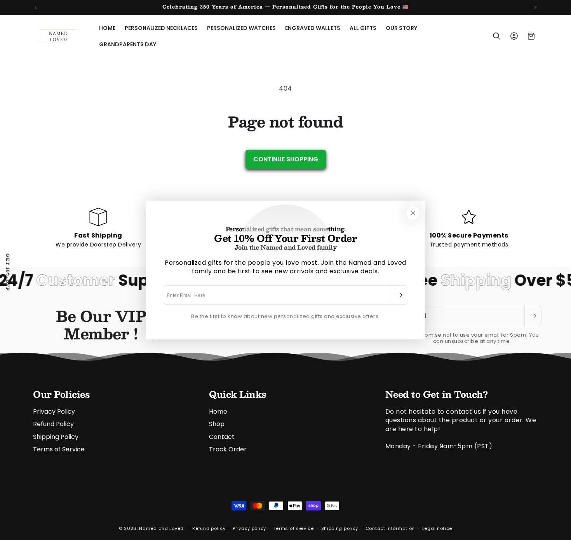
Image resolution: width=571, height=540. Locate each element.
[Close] (412, 213)
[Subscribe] (399, 295)
